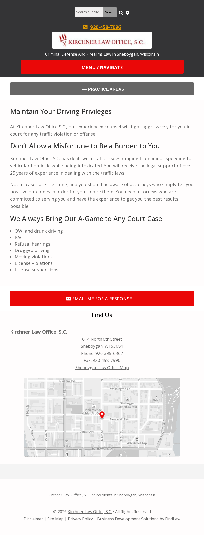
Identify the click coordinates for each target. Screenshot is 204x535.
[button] (102, 67)
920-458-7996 (105, 27)
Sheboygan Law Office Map (102, 367)
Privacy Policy (80, 519)
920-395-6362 (109, 353)
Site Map (55, 519)
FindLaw (172, 519)
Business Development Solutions (128, 519)
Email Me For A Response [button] (102, 299)
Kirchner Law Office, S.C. (90, 511)
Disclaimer (33, 519)
